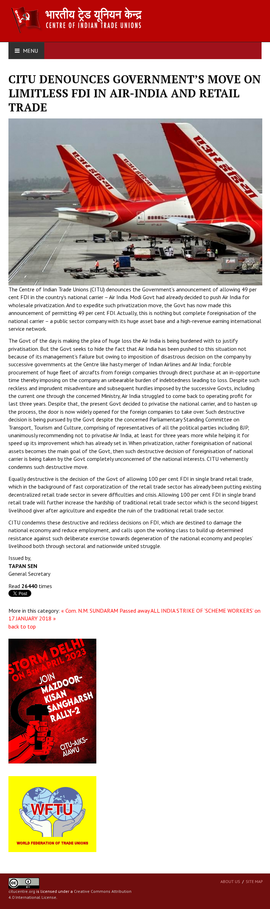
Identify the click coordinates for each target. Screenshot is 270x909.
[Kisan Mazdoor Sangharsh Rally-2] (52, 700)
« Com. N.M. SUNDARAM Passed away (105, 610)
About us (230, 881)
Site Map (254, 881)
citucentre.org (21, 891)
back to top (22, 626)
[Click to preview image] (135, 201)
